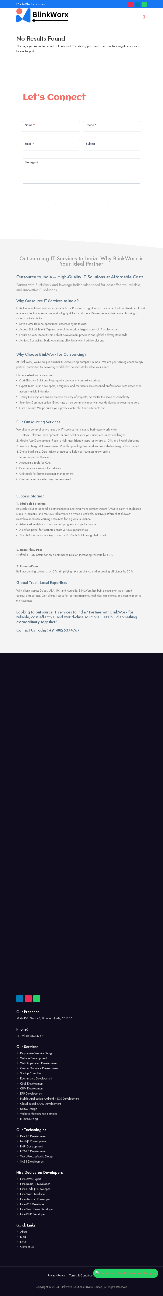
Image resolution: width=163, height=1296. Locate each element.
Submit (81, 200)
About (23, 1231)
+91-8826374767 (64, 630)
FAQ (22, 1242)
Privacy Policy (56, 1275)
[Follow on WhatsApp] (144, 4)
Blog (22, 1237)
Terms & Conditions (81, 1275)
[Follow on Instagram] (130, 4)
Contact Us (26, 1247)
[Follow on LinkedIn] (137, 4)
